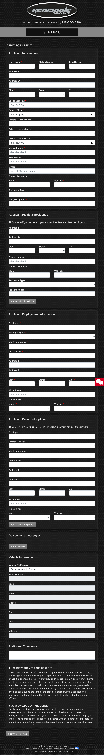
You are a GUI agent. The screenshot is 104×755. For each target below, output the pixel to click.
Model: (12, 602)
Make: (12, 593)
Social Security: (17, 100)
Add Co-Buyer (17, 546)
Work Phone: (15, 390)
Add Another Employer (22, 524)
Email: (12, 167)
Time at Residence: (18, 176)
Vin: (11, 621)
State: (42, 90)
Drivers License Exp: (19, 138)
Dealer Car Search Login (33, 748)
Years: (12, 180)
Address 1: (14, 71)
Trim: (11, 612)
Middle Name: (46, 62)
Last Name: (75, 62)
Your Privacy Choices (67, 748)
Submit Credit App (17, 733)
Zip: (71, 90)
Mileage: (13, 631)
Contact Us (53, 746)
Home (39, 746)
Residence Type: (17, 190)
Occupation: (15, 351)
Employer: (14, 323)
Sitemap (56, 748)
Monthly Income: (17, 342)
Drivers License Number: (21, 119)
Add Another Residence (22, 301)
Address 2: (14, 80)
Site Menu (52, 32)
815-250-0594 (72, 22)
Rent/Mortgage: (17, 199)
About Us (45, 746)
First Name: (14, 62)
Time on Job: (15, 399)
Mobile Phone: (16, 148)
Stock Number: (16, 574)
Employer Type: (17, 332)
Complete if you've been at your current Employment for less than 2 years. (49, 426)
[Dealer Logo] (52, 11)
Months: (58, 180)
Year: (11, 583)
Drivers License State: (20, 129)
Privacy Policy (62, 746)
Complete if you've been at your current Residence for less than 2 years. (48, 222)
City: (11, 90)
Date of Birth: (15, 110)
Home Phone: (16, 157)
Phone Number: (17, 257)
